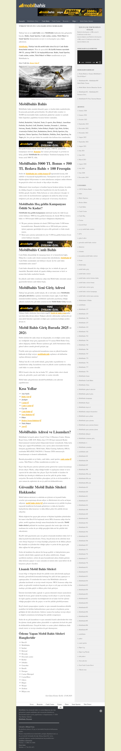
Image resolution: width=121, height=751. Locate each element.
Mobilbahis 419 (83, 327)
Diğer (74, 21)
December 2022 (83, 128)
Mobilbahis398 (83, 469)
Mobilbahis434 (83, 505)
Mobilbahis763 (83, 527)
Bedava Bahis (83, 202)
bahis (80, 194)
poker (80, 638)
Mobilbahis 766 (83, 349)
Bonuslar (66, 21)
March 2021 (82, 159)
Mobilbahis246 (83, 460)
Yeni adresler (83, 661)
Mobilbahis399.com (85, 478)
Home (32, 704)
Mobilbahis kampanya (85, 398)
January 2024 (83, 115)
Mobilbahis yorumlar (85, 447)
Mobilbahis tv (83, 443)
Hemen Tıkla (34, 63)
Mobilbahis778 (83, 563)
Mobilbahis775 (83, 550)
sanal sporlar (83, 643)
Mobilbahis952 (83, 594)
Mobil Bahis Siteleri (86, 21)
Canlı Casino (56, 21)
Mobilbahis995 (83, 621)
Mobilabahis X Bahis (85, 300)
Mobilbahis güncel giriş (86, 394)
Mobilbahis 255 (83, 314)
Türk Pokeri (87, 704)
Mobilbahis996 (83, 625)
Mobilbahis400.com (85, 483)
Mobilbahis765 (83, 536)
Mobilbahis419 (83, 487)
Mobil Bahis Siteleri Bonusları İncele (90, 87)
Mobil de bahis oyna (58, 313)
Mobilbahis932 (83, 572)
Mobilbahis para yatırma (86, 420)
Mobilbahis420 (83, 492)
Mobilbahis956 (83, 612)
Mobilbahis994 (83, 616)
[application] (89, 57)
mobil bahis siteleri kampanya (88, 291)
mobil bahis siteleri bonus (86, 282)
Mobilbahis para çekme (86, 416)
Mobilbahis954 (83, 603)
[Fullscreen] (100, 62)
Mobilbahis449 (83, 514)
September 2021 (84, 142)
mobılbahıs (82, 634)
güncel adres (83, 238)
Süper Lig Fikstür (84, 652)
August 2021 (82, 146)
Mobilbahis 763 (83, 336)
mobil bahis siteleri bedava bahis (89, 278)
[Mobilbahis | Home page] (32, 5)
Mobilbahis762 (83, 523)
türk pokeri (82, 656)
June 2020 (82, 173)
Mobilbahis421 (83, 496)
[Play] (80, 62)
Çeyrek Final (83, 225)
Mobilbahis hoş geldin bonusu (37, 173)
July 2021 (82, 151)
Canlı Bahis (46, 21)
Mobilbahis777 (83, 558)
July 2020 (82, 168)
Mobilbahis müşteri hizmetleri (88, 412)
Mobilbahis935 (83, 585)
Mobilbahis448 (83, 509)
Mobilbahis (23, 46)
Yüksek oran (82, 670)
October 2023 (83, 119)
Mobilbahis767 (83, 545)
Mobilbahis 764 (83, 340)
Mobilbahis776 (83, 554)
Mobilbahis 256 (83, 318)
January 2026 (83, 111)
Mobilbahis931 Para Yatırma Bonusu (90, 99)
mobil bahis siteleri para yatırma (89, 296)
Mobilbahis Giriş (32, 21)
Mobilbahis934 (83, 581)
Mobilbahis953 (83, 598)
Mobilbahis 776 (83, 363)
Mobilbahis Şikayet (84, 434)
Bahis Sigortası (83, 198)
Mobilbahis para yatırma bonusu (88, 425)
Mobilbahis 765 (83, 345)
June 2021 (82, 155)
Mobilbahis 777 (83, 367)
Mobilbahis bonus (84, 376)
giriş (80, 234)
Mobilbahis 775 (83, 358)
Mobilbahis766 (83, 541)
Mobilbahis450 (83, 518)
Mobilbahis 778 (83, 372)
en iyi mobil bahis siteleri (86, 229)
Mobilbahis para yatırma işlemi (88, 429)
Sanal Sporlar (76, 704)
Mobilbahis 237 (83, 309)
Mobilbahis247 (83, 465)
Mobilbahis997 (83, 630)
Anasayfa (22, 21)
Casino (81, 220)
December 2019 (83, 177)
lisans (80, 260)
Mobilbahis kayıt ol (85, 407)
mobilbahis (82, 305)
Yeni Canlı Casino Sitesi (86, 665)
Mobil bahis (82, 265)
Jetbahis (81, 251)
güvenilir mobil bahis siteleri (87, 242)
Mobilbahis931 (83, 567)
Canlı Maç (82, 216)
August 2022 (82, 137)
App (23, 426)
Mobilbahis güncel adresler (87, 389)
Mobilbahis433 (83, 501)
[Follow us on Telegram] (101, 711)
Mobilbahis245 (83, 456)
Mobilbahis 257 (83, 323)
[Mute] (97, 62)
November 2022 (83, 133)
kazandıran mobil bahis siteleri (88, 256)
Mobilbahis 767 (83, 354)
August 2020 (82, 164)
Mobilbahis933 (83, 576)
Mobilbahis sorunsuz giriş (87, 438)
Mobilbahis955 (83, 607)
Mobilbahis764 (83, 532)
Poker (67, 704)
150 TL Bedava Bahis (85, 189)
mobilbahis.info (44, 354)
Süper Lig (82, 647)
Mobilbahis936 (83, 590)
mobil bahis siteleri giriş (86, 287)
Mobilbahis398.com (85, 474)
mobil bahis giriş (84, 269)
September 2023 (84, 124)
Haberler (81, 247)
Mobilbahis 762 (83, 331)
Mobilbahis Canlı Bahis (86, 380)
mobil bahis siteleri (33, 503)
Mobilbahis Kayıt (84, 403)
